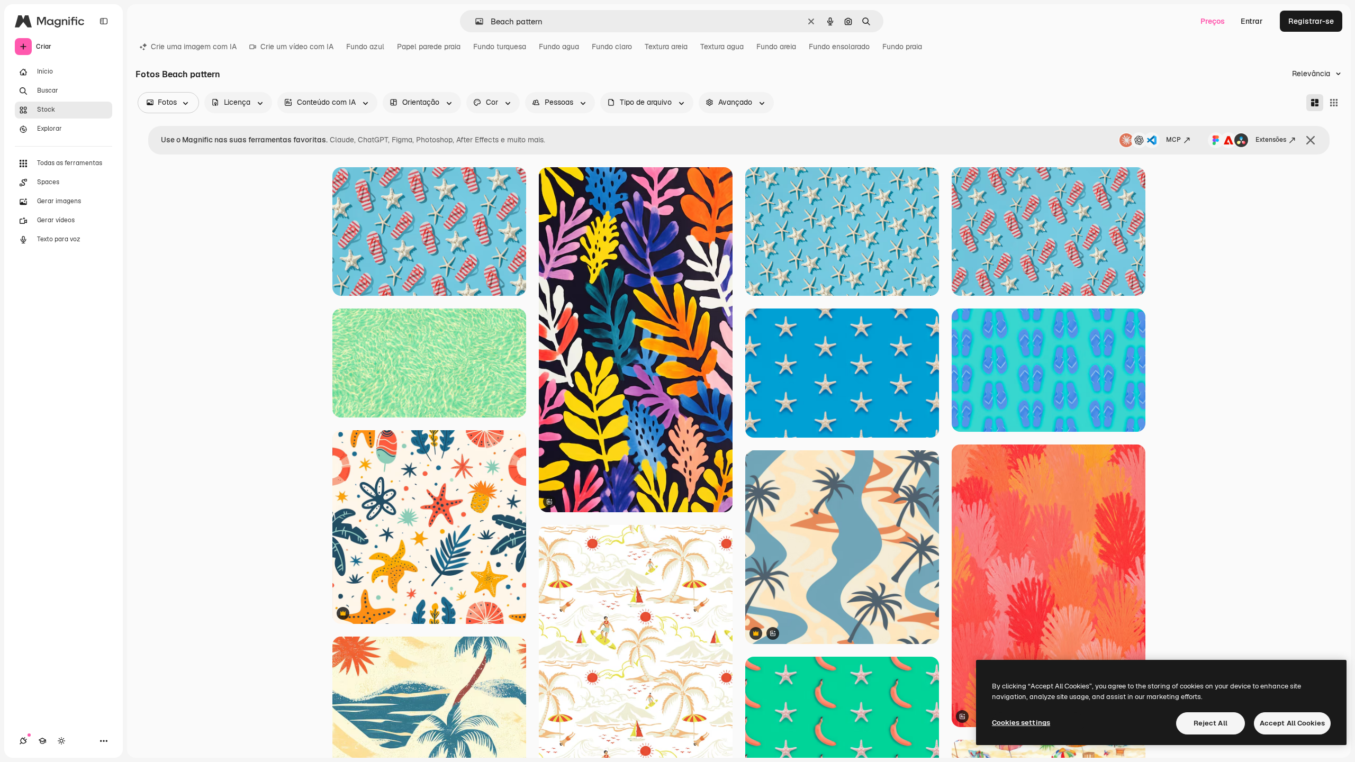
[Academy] (42, 740)
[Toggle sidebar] (103, 21)
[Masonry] (1314, 102)
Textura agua (722, 46)
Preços (1212, 21)
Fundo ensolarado (839, 46)
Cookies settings (1021, 722)
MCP (1173, 139)
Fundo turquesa (499, 46)
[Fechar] (1310, 140)
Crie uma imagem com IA (194, 46)
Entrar (1252, 21)
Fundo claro (612, 46)
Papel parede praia (428, 46)
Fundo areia (776, 46)
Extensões (1270, 139)
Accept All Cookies (1292, 723)
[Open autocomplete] (475, 21)
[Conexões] (23, 740)
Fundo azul (365, 46)
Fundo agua (559, 46)
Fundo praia (902, 46)
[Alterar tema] (61, 740)
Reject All (1210, 723)
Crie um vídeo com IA (296, 46)
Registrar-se (1311, 21)
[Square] (1333, 102)
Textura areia (666, 46)
